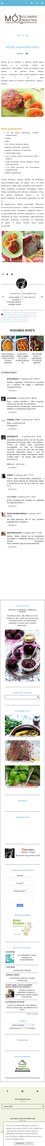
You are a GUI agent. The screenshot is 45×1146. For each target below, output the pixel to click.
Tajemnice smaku (13, 975)
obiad (31, 314)
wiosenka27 (13, 379)
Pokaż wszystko (32, 1014)
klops (7, 314)
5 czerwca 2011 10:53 (31, 436)
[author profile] (22, 283)
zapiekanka (21, 319)
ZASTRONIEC (10, 952)
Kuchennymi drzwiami (15, 1002)
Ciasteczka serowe (22, 970)
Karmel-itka (13, 419)
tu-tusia (11, 496)
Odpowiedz (12, 390)
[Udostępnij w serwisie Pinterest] (12, 275)
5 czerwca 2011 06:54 (29, 379)
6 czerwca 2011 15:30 (32, 532)
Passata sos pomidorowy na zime (22, 787)
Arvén (10, 475)
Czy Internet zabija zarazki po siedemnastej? (26, 957)
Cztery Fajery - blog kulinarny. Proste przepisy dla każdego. (19, 986)
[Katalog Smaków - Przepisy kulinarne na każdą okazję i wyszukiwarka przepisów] (22, 1071)
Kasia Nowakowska (16, 513)
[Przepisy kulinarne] (22, 935)
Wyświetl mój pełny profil (28, 855)
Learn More (20, 1143)
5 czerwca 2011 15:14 (23, 475)
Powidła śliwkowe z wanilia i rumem (22, 611)
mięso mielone (19, 314)
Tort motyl (29, 297)
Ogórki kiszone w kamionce (22, 736)
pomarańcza (8, 319)
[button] (22, 35)
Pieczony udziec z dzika (22, 762)
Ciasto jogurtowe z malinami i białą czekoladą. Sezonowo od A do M (22, 1007)
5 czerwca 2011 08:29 (30, 419)
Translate (30, 1028)
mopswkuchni (14, 532)
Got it (29, 1143)
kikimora (11, 398)
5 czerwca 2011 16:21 (26, 496)
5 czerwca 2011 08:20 (27, 398)
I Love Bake (10, 967)
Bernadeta (12, 436)
